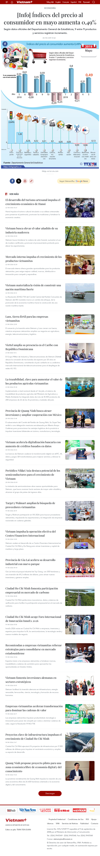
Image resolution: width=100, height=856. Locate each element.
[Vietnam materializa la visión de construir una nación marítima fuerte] (80, 293)
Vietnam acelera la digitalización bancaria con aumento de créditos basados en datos (33, 444)
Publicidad (84, 823)
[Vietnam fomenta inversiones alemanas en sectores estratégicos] (80, 685)
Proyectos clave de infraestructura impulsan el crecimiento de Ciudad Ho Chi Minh (33, 736)
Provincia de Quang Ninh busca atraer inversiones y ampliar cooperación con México (33, 413)
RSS (87, 819)
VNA (58, 823)
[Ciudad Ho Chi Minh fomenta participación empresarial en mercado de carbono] (80, 596)
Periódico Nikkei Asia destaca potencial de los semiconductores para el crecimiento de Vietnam (32, 474)
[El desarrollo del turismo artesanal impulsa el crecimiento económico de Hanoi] (80, 207)
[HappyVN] (83, 810)
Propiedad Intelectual (57, 819)
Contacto (94, 823)
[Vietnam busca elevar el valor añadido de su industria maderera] (80, 236)
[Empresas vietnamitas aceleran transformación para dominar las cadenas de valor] (80, 714)
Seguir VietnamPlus (67, 181)
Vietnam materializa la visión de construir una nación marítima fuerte (33, 287)
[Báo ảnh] (67, 810)
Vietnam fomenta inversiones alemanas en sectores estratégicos (30, 680)
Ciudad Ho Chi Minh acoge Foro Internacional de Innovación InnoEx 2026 (33, 619)
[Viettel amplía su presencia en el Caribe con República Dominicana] (80, 353)
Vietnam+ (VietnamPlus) (25, 2)
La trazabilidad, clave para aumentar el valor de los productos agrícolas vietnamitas (33, 381)
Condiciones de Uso (75, 819)
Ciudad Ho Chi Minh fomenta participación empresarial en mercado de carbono (31, 590)
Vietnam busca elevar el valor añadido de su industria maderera (31, 230)
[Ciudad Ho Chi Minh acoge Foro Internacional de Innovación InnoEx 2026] (80, 624)
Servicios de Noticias (70, 823)
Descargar (50, 793)
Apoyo (93, 819)
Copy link (5, 63)
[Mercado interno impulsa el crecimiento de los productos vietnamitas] (80, 264)
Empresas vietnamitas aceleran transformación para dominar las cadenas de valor (34, 708)
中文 (79, 2)
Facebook (5, 43)
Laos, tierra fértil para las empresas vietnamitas (26, 318)
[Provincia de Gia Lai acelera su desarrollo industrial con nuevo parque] (80, 567)
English (58, 2)
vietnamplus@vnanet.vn (62, 839)
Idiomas (50, 823)
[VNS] (15, 810)
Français (66, 2)
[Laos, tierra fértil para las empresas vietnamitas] (80, 324)
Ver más (14, 194)
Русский (86, 2)
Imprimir (5, 56)
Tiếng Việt (50, 2)
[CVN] (33, 810)
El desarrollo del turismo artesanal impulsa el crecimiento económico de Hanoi (32, 202)
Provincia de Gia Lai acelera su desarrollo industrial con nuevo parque (30, 562)
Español (74, 2)
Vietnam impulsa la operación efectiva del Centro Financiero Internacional (30, 533)
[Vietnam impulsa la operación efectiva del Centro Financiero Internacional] (80, 539)
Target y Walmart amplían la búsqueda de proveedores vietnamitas (30, 505)
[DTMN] (49, 810)
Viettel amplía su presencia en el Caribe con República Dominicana (31, 347)
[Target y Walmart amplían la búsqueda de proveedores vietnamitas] (80, 511)
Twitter (5, 50)
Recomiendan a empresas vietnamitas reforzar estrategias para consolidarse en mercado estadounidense (33, 649)
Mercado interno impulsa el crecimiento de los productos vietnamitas (33, 259)
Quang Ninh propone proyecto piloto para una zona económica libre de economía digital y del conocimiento (33, 767)
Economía (50, 8)
